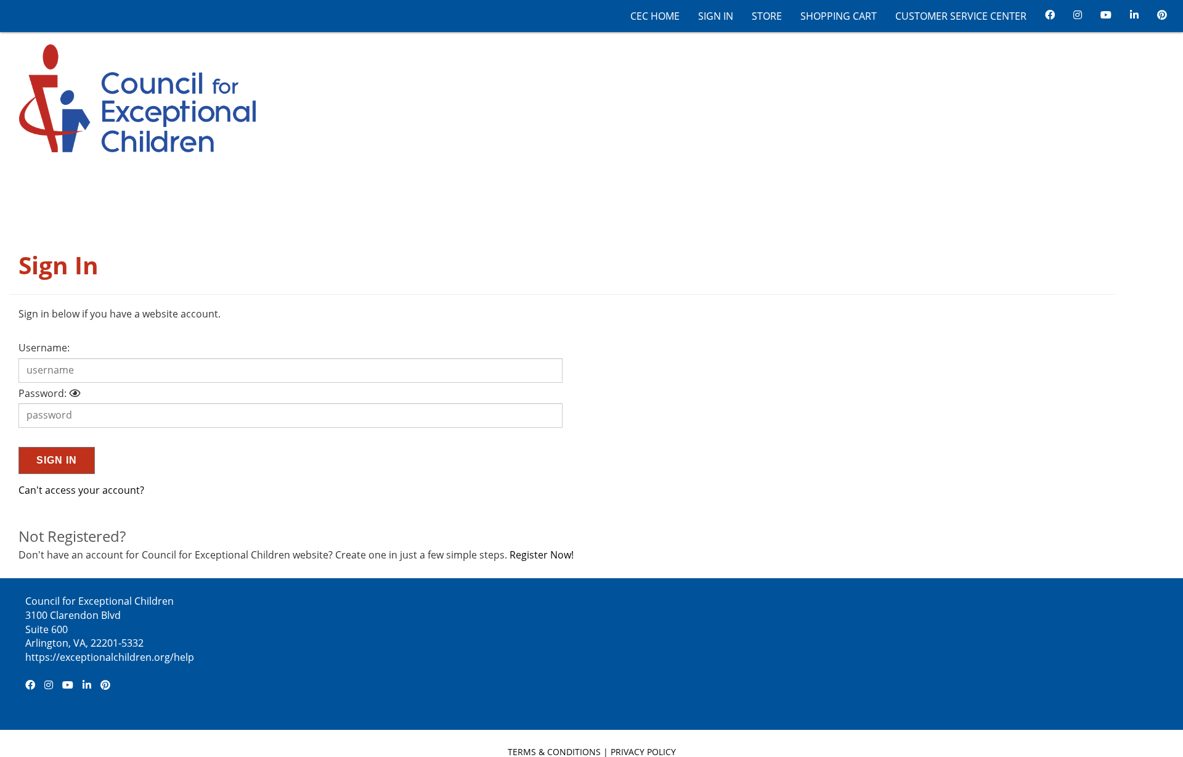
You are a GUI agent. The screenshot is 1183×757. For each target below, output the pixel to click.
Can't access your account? (81, 490)
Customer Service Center (960, 16)
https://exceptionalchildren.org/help (109, 657)
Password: (42, 393)
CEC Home (655, 16)
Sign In (715, 16)
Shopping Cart (838, 16)
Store (767, 16)
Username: (44, 347)
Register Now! (542, 555)
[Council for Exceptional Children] (132, 97)
